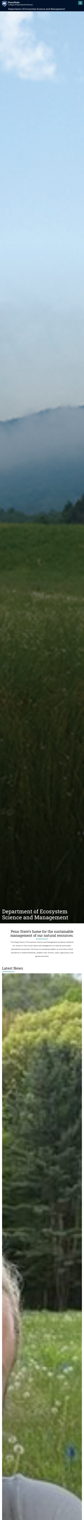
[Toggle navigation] (80, 3)
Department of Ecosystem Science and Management (36, 8)
